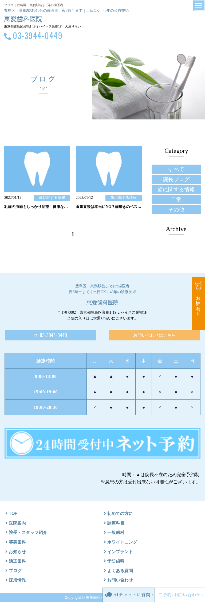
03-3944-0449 (37, 35)
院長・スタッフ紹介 (28, 532)
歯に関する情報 (176, 189)
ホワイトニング (122, 542)
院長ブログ (176, 179)
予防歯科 (115, 561)
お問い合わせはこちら (154, 335)
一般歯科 (115, 532)
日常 (176, 199)
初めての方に (120, 513)
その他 (176, 209)
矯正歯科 (17, 561)
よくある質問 (120, 570)
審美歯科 (17, 542)
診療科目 (115, 523)
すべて (176, 169)
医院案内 (17, 523)
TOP (13, 513)
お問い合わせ (120, 580)
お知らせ (17, 551)
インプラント (120, 551)
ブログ (15, 570)
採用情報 (17, 580)
